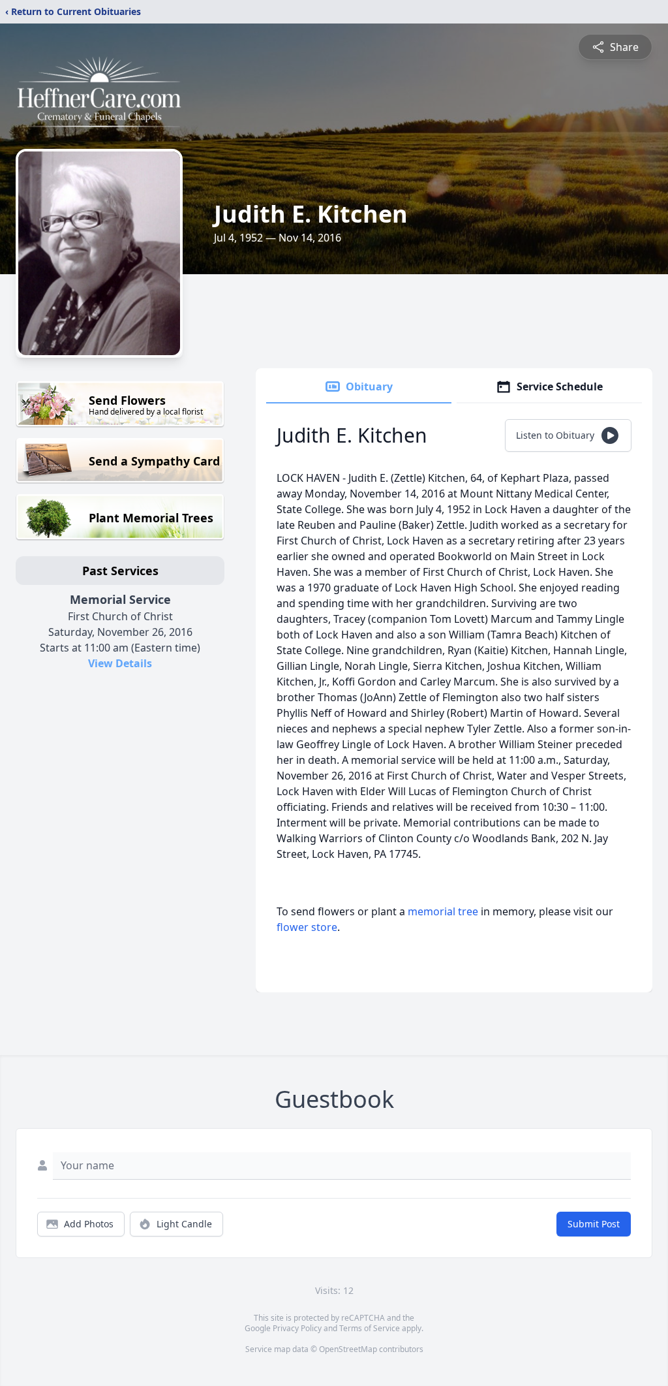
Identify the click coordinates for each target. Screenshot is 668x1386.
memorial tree (443, 911)
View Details (120, 663)
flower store (307, 927)
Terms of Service (369, 1328)
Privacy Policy (297, 1328)
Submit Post (594, 1224)
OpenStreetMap (348, 1349)
